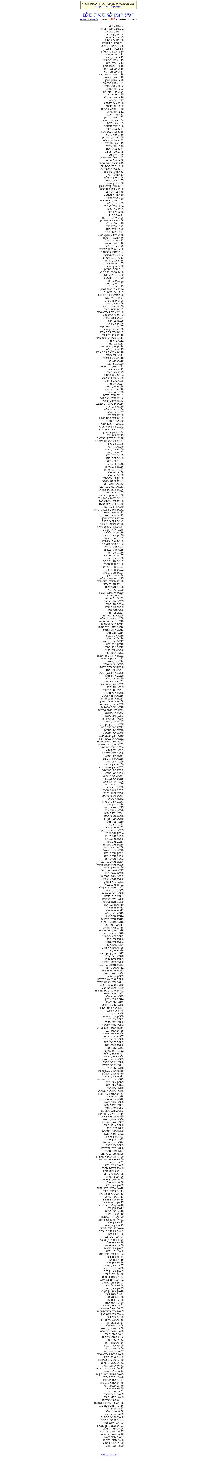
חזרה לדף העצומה (109, 1455)
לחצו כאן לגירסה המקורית (108, 6)
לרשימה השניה (89, 19)
